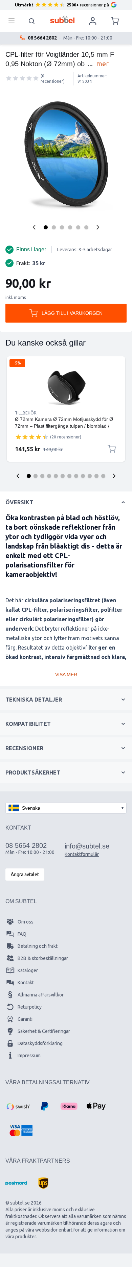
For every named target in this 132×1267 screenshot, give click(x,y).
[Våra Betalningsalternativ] (17, 1106)
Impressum (29, 1055)
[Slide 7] (69, 476)
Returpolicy (30, 1007)
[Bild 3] (62, 227)
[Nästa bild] (114, 475)
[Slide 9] (83, 476)
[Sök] (31, 21)
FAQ (22, 934)
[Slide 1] (28, 476)
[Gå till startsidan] (62, 19)
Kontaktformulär (82, 854)
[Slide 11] (96, 476)
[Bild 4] (70, 227)
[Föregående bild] (17, 475)
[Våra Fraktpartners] (16, 1183)
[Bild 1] (46, 227)
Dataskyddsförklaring (40, 1043)
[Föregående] (34, 227)
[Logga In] (92, 21)
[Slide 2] (35, 476)
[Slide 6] (62, 476)
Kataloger (28, 970)
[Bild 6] (86, 227)
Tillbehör (26, 413)
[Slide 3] (42, 476)
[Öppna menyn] (13, 21)
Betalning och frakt (38, 946)
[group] (22, 78)
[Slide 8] (76, 476)
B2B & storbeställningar (43, 958)
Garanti (25, 1019)
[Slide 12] (103, 476)
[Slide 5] (55, 476)
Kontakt (26, 982)
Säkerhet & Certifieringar (44, 1031)
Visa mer (66, 674)
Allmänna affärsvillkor (41, 994)
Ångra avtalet (25, 874)
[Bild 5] (78, 227)
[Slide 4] (49, 476)
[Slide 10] (89, 476)
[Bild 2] (54, 227)
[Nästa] (97, 227)
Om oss (26, 921)
